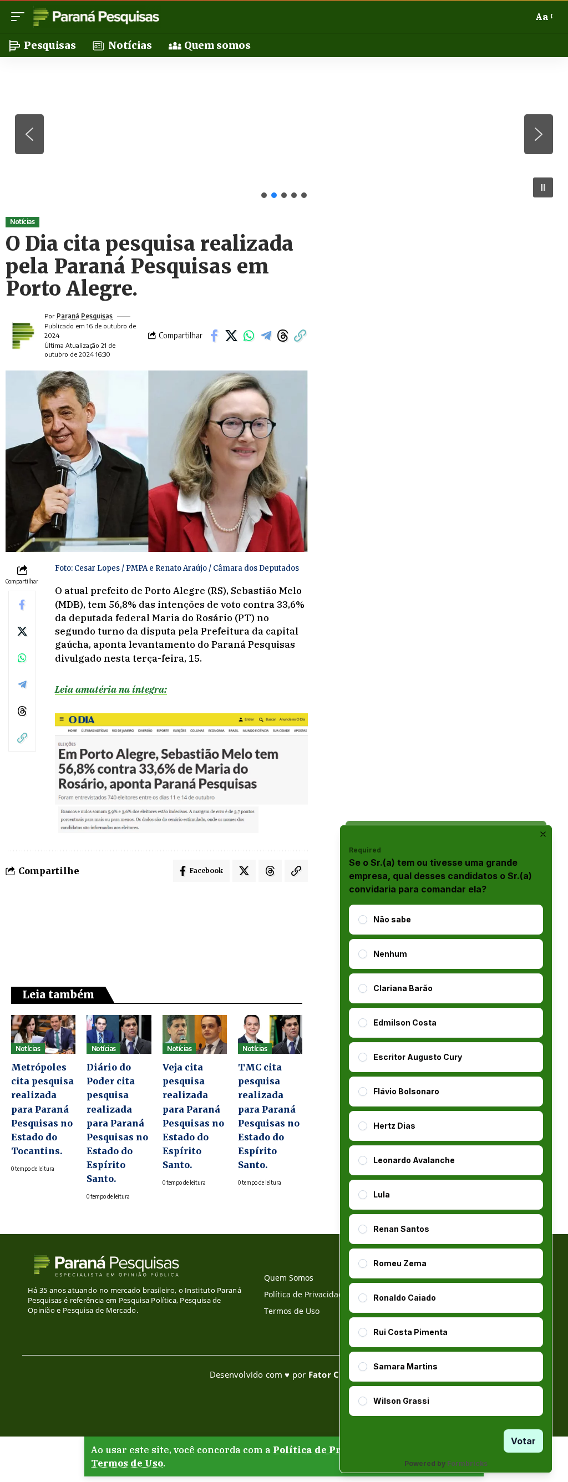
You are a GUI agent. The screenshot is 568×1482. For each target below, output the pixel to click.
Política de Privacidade (331, 1450)
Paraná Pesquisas (85, 316)
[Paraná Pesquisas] (95, 16)
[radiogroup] (446, 1160)
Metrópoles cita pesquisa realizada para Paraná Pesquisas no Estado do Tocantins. (42, 1109)
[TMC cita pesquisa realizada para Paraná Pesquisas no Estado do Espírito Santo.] (270, 1034)
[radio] (362, 919)
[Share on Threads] (283, 335)
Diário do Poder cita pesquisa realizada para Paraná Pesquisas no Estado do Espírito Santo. (117, 1123)
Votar (523, 1441)
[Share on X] (231, 335)
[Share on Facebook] (214, 335)
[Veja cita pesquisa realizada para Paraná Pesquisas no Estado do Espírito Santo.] (195, 1034)
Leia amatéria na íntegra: (111, 689)
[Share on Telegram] (265, 335)
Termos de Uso (127, 1463)
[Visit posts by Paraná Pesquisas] (22, 335)
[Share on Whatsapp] (248, 335)
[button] (20, 16)
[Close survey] (543, 834)
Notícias (22, 221)
